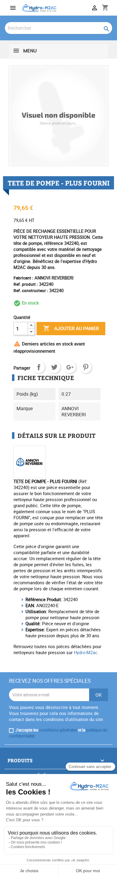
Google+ (70, 367)
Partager (39, 367)
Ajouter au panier (71, 328)
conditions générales (58, 730)
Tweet (54, 367)
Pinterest (86, 367)
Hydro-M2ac (86, 652)
